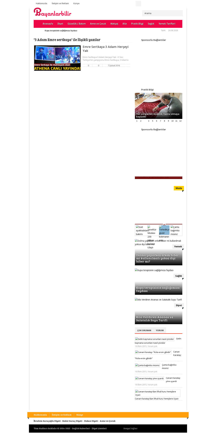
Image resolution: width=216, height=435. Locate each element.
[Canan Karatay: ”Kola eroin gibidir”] (153, 352)
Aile (125, 23)
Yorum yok (152, 346)
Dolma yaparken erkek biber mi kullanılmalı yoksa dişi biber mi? (157, 258)
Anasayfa (48, 23)
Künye (76, 3)
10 (172, 121)
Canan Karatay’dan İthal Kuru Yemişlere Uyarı (157, 398)
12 (180, 121)
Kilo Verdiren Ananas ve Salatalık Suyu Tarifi (154, 318)
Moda (179, 188)
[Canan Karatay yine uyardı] (149, 378)
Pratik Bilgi (137, 23)
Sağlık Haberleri (81, 428)
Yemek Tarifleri (167, 23)
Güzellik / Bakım (77, 23)
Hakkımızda (41, 3)
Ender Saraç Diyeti (72, 420)
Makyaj (114, 23)
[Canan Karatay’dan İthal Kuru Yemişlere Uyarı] (157, 394)
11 (176, 121)
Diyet (60, 23)
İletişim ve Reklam (60, 3)
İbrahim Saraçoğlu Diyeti (47, 420)
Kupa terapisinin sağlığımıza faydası (61, 31)
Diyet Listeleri (99, 428)
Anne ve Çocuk (98, 23)
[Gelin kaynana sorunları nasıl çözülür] (154, 339)
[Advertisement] (158, 63)
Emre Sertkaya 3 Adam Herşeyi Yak (106, 49)
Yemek (178, 246)
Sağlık (151, 23)
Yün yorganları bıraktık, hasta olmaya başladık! (157, 115)
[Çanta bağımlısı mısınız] (147, 365)
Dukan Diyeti (91, 420)
